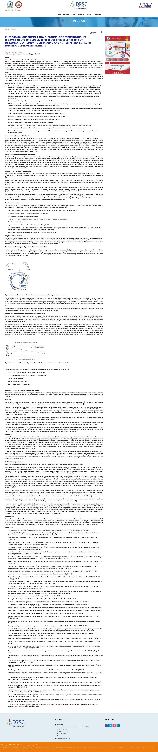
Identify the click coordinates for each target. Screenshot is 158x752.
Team (73, 15)
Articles (89, 15)
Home (59, 15)
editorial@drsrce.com (63, 738)
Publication (80, 15)
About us (66, 15)
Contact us (97, 15)
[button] (115, 72)
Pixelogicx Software (35, 745)
